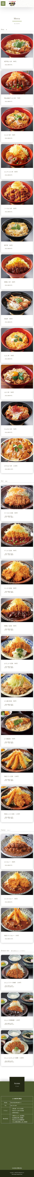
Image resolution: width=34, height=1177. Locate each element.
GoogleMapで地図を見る (17, 1167)
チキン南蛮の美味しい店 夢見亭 (19, 1121)
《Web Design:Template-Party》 (17, 1174)
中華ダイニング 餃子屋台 (18, 1115)
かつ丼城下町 (16, 1172)
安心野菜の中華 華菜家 (17, 1117)
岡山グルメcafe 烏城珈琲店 (18, 1119)
